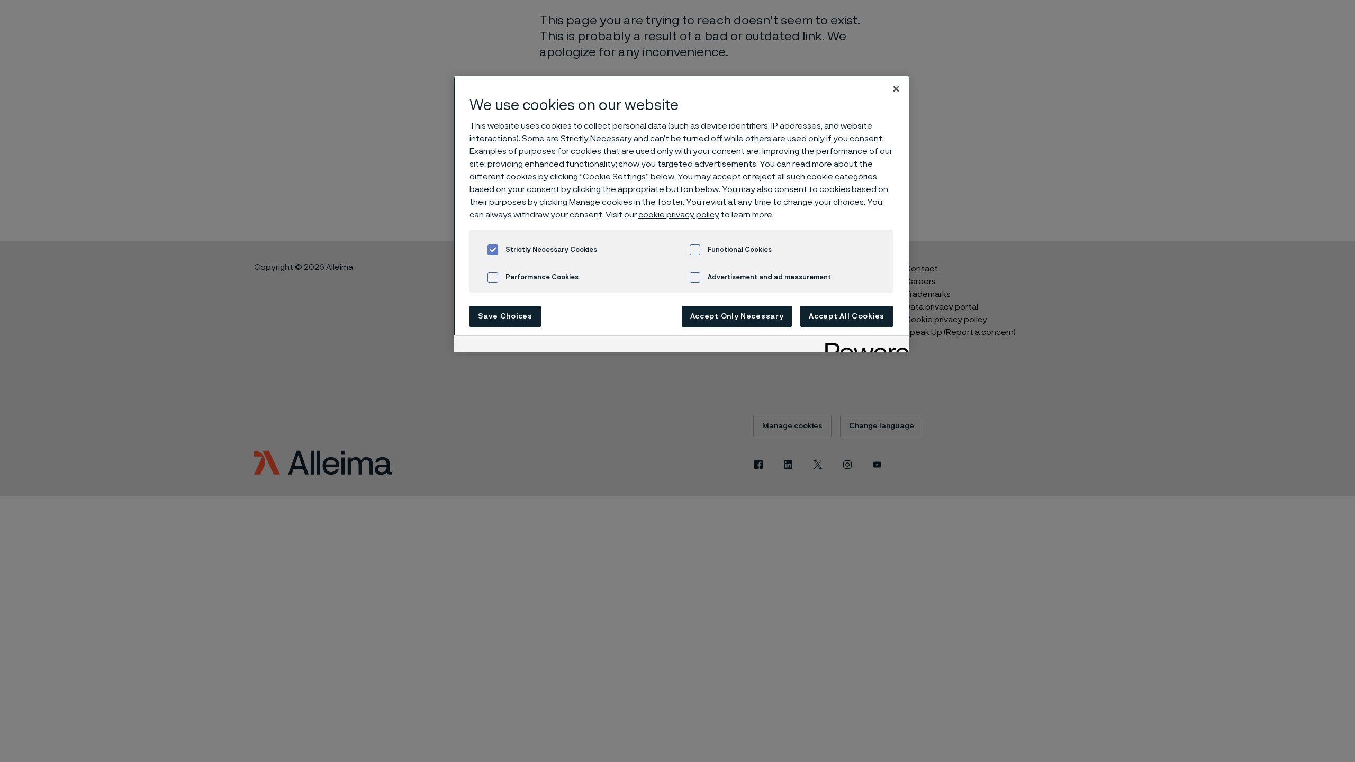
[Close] (896, 89)
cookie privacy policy (678, 215)
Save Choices (505, 316)
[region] (681, 214)
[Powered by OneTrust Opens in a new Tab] (863, 345)
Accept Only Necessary (737, 316)
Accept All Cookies (846, 316)
